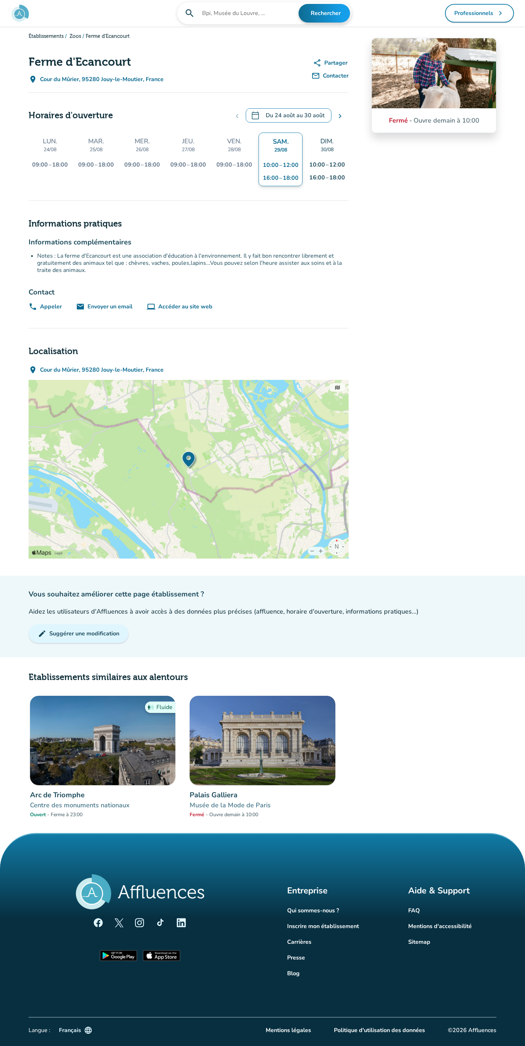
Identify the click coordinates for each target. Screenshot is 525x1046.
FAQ (414, 910)
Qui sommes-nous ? (313, 910)
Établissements (46, 36)
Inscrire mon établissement (323, 926)
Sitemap (419, 942)
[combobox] (250, 13)
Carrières (299, 942)
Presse (296, 957)
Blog (293, 973)
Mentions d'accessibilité (440, 926)
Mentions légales (288, 1030)
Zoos (74, 36)
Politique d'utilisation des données (379, 1030)
